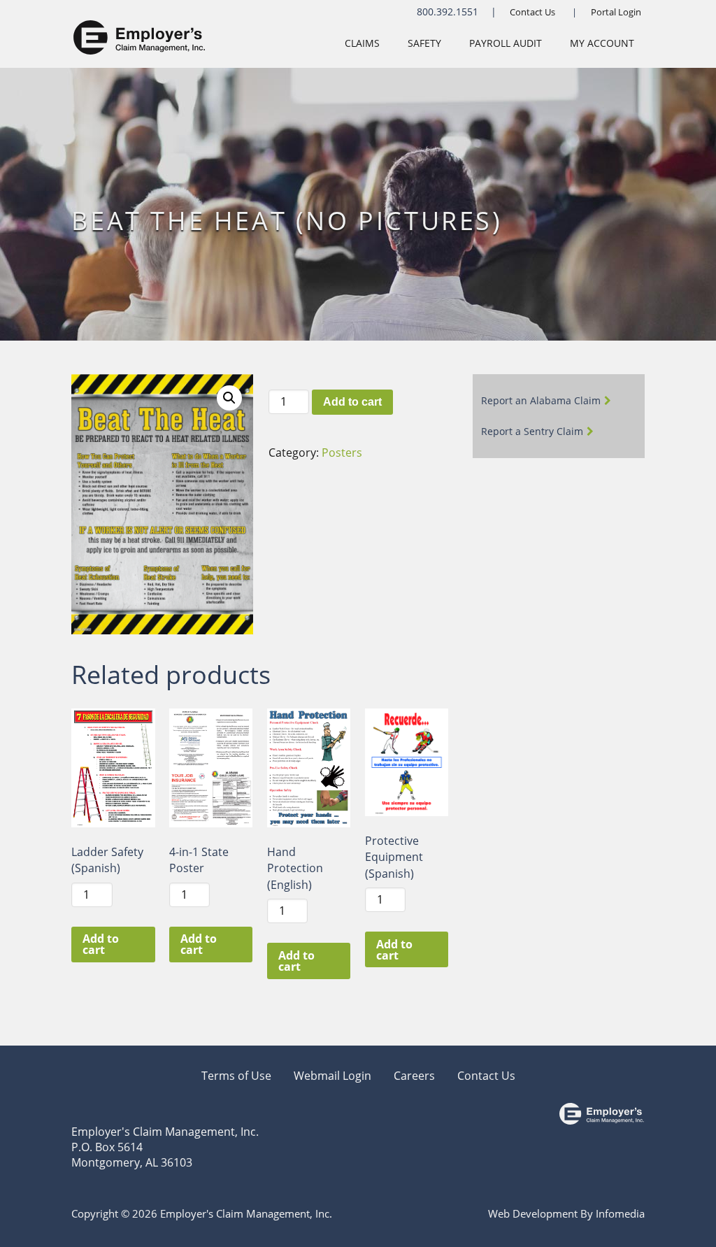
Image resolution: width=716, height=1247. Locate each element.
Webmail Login (332, 1075)
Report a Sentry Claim (532, 431)
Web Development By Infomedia (566, 1213)
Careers (414, 1075)
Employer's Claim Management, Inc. (165, 1131)
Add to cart (352, 402)
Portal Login (616, 12)
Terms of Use (236, 1075)
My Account (602, 43)
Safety (424, 43)
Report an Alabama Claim (541, 400)
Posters (342, 452)
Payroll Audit (505, 43)
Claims (362, 43)
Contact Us (532, 12)
